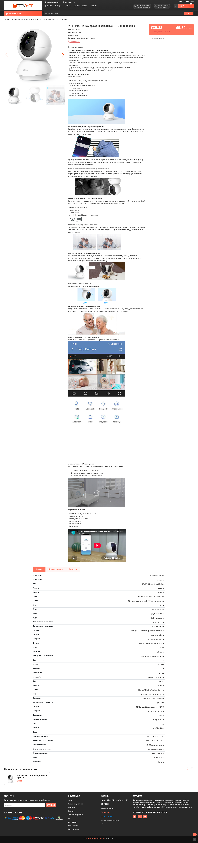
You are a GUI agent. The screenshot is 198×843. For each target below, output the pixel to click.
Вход (182, 1)
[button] (62, 55)
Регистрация (190, 1)
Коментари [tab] (73, 569)
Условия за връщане (80, 6)
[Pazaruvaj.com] (112, 817)
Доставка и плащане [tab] (56, 569)
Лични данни (72, 822)
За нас (70, 800)
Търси (189, 13)
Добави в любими (158, 38)
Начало (49, 6)
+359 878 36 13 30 (69, 2)
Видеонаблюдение (82, 38)
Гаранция (58, 6)
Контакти (94, 6)
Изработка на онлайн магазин (94, 838)
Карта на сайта (73, 829)
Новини (71, 811)
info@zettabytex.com (53, 2)
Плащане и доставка (75, 804)
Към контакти (106, 812)
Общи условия (73, 826)
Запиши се (51, 805)
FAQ (69, 818)
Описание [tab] (39, 569)
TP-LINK (75, 35)
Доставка (68, 6)
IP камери (92, 38)
